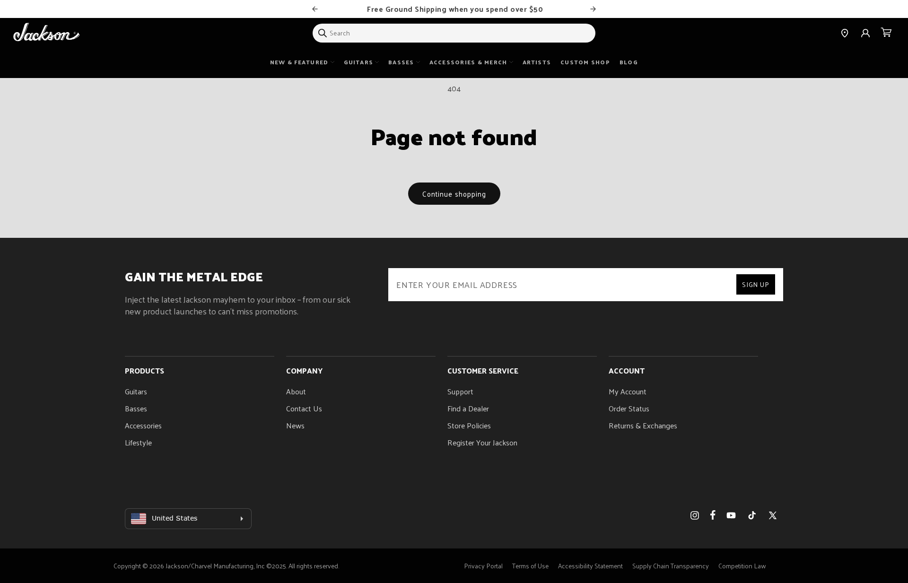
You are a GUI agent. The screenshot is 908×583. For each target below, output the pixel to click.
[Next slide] (593, 9)
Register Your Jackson (482, 442)
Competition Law (742, 566)
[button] (886, 33)
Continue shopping (454, 193)
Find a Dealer (468, 408)
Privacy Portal (483, 566)
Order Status (629, 408)
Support (460, 391)
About (296, 391)
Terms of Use (530, 566)
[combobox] (454, 33)
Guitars (136, 391)
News (295, 425)
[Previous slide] (315, 9)
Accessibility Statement (590, 566)
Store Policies (469, 425)
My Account (627, 391)
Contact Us (304, 408)
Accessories (143, 425)
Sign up (755, 284)
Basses (136, 408)
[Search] (322, 33)
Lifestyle (138, 442)
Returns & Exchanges (643, 425)
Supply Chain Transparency (670, 566)
